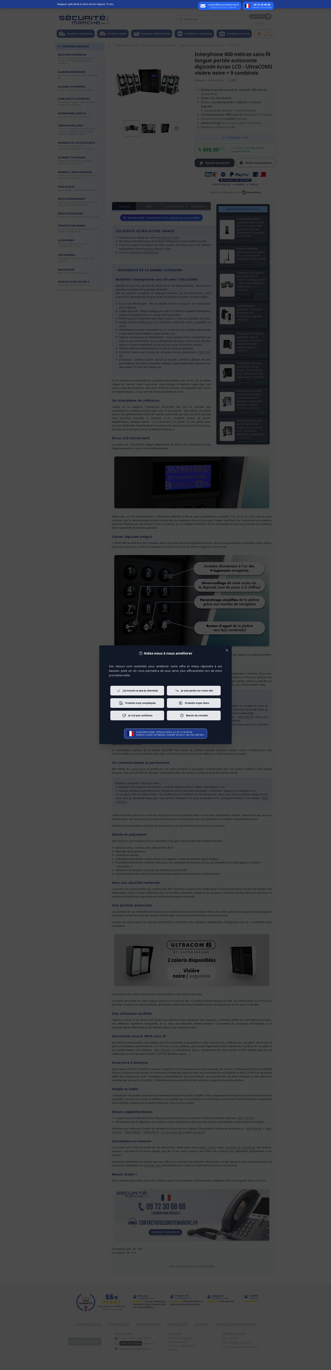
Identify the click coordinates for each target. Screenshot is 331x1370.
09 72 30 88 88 (184, 732)
